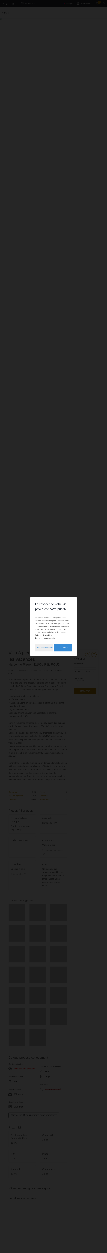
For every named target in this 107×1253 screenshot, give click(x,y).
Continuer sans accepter (45, 638)
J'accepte (63, 648)
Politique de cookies (43, 635)
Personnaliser (45, 648)
